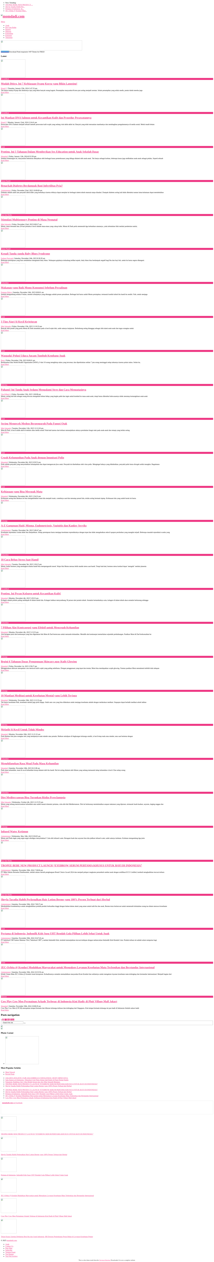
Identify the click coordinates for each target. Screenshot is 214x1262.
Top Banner (9, 1254)
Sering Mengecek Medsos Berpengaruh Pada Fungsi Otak (34, 423)
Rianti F (4, 88)
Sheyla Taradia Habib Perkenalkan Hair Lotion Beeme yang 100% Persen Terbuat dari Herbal (55, 899)
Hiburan (8, 31)
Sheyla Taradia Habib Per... (15, 7)
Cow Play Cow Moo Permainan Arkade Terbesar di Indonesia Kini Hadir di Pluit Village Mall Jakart (59, 1001)
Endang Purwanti (7, 258)
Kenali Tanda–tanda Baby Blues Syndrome (25, 253)
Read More (5, 92)
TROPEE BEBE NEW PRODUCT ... (19, 5)
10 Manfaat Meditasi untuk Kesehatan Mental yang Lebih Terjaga (39, 695)
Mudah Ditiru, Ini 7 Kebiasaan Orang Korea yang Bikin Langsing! (39, 83)
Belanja (8, 29)
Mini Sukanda (6, 224)
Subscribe (8, 1250)
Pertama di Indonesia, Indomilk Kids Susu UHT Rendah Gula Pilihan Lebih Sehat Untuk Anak (55, 933)
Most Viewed (10, 1072)
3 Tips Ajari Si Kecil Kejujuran (19, 321)
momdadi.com (12, 1240)
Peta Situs (8, 1248)
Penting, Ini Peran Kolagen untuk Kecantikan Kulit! (31, 593)
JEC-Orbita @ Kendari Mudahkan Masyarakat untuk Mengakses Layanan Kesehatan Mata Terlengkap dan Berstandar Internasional (78, 967)
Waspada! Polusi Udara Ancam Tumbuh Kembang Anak (33, 355)
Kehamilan (9, 33)
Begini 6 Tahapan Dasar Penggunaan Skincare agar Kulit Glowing (39, 661)
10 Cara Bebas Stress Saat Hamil (20, 559)
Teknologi (8, 37)
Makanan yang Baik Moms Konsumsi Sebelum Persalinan (34, 287)
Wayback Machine (104, 1260)
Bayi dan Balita (10, 27)
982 (8, 1020)
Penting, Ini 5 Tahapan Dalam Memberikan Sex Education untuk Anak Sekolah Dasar (50, 151)
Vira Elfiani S (5, 394)
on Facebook (12, 1103)
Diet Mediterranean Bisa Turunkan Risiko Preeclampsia (33, 797)
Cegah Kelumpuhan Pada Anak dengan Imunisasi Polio (32, 457)
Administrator (6, 190)
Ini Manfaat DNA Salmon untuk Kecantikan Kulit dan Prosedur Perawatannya (46, 117)
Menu (3, 22)
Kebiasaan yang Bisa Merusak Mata (21, 491)
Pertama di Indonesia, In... (14, 9)
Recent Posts (9, 1074)
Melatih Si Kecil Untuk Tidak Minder (22, 729)
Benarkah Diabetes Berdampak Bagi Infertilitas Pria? (32, 185)
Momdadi (4, 156)
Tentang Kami (10, 1252)
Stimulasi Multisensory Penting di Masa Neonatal (29, 219)
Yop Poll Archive (11, 1256)
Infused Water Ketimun (14, 831)
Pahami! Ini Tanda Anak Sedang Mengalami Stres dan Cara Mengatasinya (43, 389)
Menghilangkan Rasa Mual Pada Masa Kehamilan (30, 763)
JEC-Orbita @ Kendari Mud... (16, 11)
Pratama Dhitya (6, 292)
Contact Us (9, 1246)
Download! (5, 52)
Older (12, 1020)
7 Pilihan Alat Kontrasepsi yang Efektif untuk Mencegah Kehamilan (40, 627)
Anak (7, 25)
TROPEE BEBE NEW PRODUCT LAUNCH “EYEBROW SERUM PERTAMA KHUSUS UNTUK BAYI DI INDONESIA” (71, 865)
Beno (3, 360)
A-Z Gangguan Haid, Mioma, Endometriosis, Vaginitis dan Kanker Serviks (44, 525)
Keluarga (8, 35)
